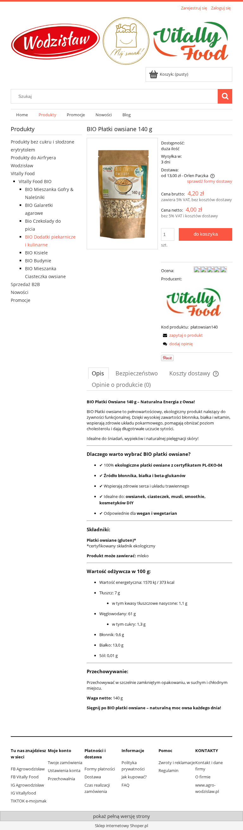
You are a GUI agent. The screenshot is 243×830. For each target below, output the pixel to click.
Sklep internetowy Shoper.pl (121, 825)
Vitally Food (23, 173)
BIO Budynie (38, 261)
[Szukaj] (225, 96)
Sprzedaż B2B (25, 284)
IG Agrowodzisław (27, 785)
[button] (182, 335)
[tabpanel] (159, 564)
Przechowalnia (61, 779)
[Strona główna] (121, 39)
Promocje (20, 300)
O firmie (202, 777)
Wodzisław (22, 166)
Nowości (19, 292)
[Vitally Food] (194, 302)
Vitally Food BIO (35, 181)
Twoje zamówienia (65, 762)
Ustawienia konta (64, 770)
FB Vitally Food (25, 777)
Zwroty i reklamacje (177, 762)
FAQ (125, 785)
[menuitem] (22, 114)
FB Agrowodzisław (28, 769)
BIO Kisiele (36, 253)
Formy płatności (99, 769)
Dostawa (92, 777)
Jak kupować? (134, 777)
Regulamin (168, 770)
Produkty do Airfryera (33, 158)
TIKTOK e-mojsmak (29, 801)
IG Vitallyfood (23, 793)
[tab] (98, 373)
